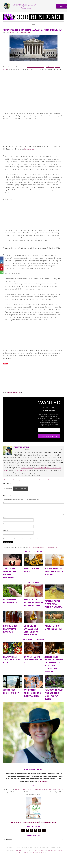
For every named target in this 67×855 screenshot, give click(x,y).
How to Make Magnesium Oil (10, 601)
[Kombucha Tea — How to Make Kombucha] (12, 617)
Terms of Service (51, 850)
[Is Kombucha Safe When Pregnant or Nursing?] (54, 560)
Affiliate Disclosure (26, 32)
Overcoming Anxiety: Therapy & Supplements (32, 692)
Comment (6, 502)
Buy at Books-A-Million (48, 822)
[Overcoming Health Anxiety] (12, 681)
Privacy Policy (35, 852)
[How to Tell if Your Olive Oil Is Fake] (12, 648)
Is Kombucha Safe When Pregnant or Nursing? (54, 571)
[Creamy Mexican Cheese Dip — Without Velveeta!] (54, 591)
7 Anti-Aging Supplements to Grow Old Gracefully (11, 573)
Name (5, 517)
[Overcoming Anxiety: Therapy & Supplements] (33, 681)
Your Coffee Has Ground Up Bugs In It (33, 659)
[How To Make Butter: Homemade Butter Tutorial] (33, 590)
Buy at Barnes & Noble (31, 822)
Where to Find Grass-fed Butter (53, 627)
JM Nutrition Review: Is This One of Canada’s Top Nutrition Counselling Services (54, 664)
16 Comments (20, 32)
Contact (59, 850)
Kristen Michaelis (21, 850)
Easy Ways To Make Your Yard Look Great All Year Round (54, 694)
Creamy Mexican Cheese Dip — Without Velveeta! (54, 604)
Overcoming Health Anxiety (11, 691)
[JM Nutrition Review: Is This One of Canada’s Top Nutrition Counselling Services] (54, 648)
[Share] (1, 262)
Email (5, 524)
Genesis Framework (40, 850)
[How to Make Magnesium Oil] (12, 590)
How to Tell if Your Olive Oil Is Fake (11, 659)
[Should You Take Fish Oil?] (33, 560)
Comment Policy (44, 852)
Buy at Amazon (16, 822)
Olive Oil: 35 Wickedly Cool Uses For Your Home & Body (31, 630)
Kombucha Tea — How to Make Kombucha (11, 628)
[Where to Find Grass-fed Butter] (54, 617)
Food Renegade (33, 16)
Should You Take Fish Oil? (32, 570)
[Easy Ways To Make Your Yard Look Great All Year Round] (54, 681)
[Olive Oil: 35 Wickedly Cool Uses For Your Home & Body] (33, 617)
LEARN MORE (42, 781)
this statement (29, 149)
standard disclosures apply (14, 392)
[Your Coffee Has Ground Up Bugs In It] (33, 648)
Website (5, 530)
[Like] (1, 258)
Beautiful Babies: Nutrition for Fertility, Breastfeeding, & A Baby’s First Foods (38, 789)
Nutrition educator (27, 468)
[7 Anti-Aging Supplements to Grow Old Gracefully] (12, 560)
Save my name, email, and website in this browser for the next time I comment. (24, 539)
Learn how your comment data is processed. (43, 548)
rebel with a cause (22, 470)
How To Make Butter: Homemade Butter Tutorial (33, 602)
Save (6, 363)
